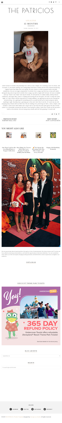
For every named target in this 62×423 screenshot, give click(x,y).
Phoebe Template (18, 417)
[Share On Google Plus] (56, 114)
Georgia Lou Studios (35, 417)
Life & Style (31, 20)
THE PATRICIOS (31, 10)
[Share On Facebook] (54, 114)
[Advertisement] (31, 383)
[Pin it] (58, 114)
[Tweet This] (52, 114)
